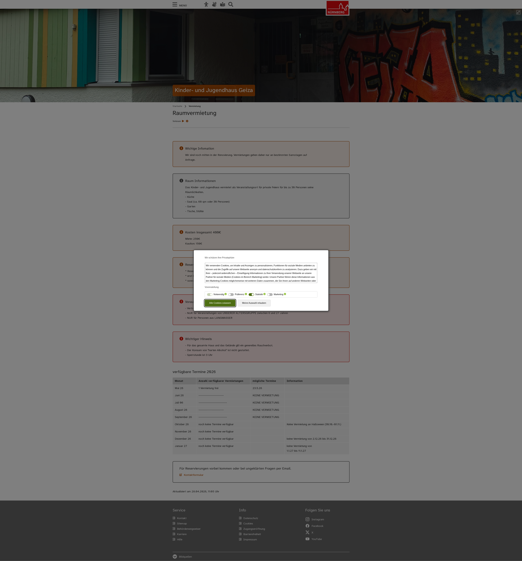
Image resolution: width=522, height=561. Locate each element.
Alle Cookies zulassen (220, 303)
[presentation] (225, 294)
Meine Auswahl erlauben (254, 303)
